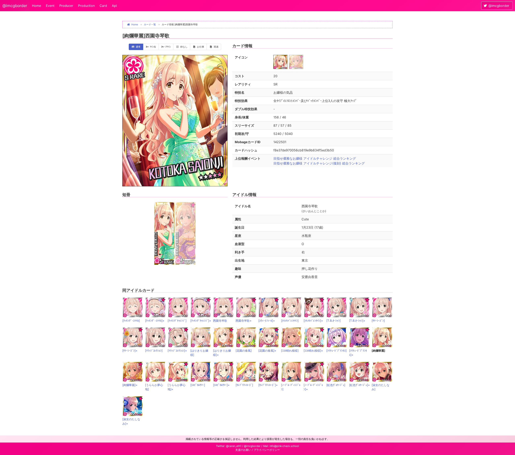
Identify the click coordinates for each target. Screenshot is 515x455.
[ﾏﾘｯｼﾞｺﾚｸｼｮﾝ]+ (177, 350)
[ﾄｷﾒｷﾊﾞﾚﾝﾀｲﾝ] (290, 320)
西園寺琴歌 (220, 320)
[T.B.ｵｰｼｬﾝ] (333, 320)
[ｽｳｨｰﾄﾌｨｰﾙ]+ (266, 320)
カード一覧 (150, 24)
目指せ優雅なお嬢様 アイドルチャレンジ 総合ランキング (314, 158)
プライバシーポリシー (267, 449)
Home (36, 6)
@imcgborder (14, 5)
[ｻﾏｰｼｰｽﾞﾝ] (378, 320)
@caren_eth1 (233, 446)
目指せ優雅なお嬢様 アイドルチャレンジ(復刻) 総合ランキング (319, 163)
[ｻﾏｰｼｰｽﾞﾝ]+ (129, 350)
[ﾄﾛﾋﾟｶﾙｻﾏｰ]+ (221, 385)
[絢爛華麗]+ (129, 385)
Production (86, 6)
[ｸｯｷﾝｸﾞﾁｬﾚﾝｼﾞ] (177, 320)
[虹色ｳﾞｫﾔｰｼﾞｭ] (335, 385)
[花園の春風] (244, 350)
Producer (66, 6)
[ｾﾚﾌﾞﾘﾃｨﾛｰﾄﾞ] (244, 385)
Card (103, 6)
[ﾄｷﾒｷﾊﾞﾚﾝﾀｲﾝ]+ (313, 320)
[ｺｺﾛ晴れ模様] (290, 350)
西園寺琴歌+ (243, 320)
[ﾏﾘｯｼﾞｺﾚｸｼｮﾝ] (154, 350)
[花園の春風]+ (267, 350)
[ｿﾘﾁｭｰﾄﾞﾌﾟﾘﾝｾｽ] (336, 350)
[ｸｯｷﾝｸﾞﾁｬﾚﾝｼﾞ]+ (200, 320)
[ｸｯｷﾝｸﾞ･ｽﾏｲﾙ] (131, 320)
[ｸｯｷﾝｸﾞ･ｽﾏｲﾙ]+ (154, 320)
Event (50, 6)
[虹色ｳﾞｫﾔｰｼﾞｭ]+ (359, 385)
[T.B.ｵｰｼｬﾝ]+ (357, 320)
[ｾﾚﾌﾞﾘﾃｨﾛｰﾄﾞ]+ (268, 385)
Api (114, 6)
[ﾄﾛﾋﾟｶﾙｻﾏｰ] (197, 385)
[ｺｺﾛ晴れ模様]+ (313, 350)
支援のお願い (243, 449)
